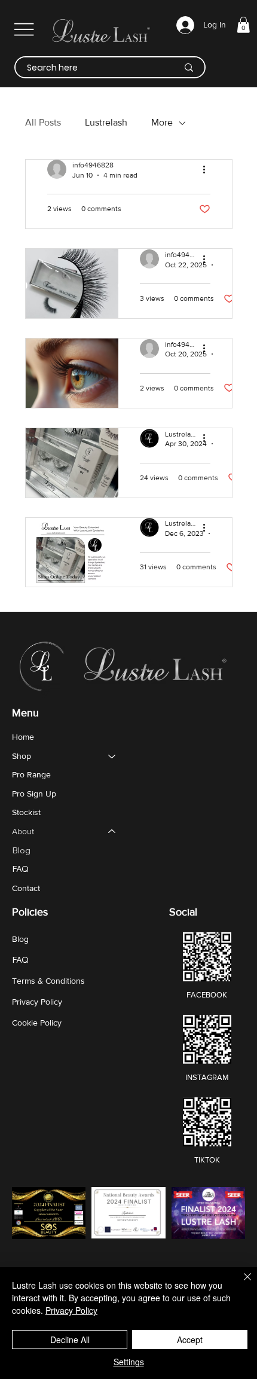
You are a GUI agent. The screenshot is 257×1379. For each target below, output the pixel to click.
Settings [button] (129, 1362)
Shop (21, 756)
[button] (243, 25)
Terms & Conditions (48, 981)
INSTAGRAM (207, 1077)
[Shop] (112, 756)
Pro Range (31, 774)
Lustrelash (106, 122)
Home (23, 737)
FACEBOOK (206, 994)
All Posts (43, 122)
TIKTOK (207, 1159)
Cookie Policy (37, 1022)
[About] (112, 831)
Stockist (26, 812)
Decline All (70, 1340)
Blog (21, 850)
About (23, 831)
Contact (26, 888)
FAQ (20, 869)
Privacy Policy (37, 1001)
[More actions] (208, 169)
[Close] (240, 1284)
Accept (190, 1340)
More (162, 122)
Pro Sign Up (34, 793)
